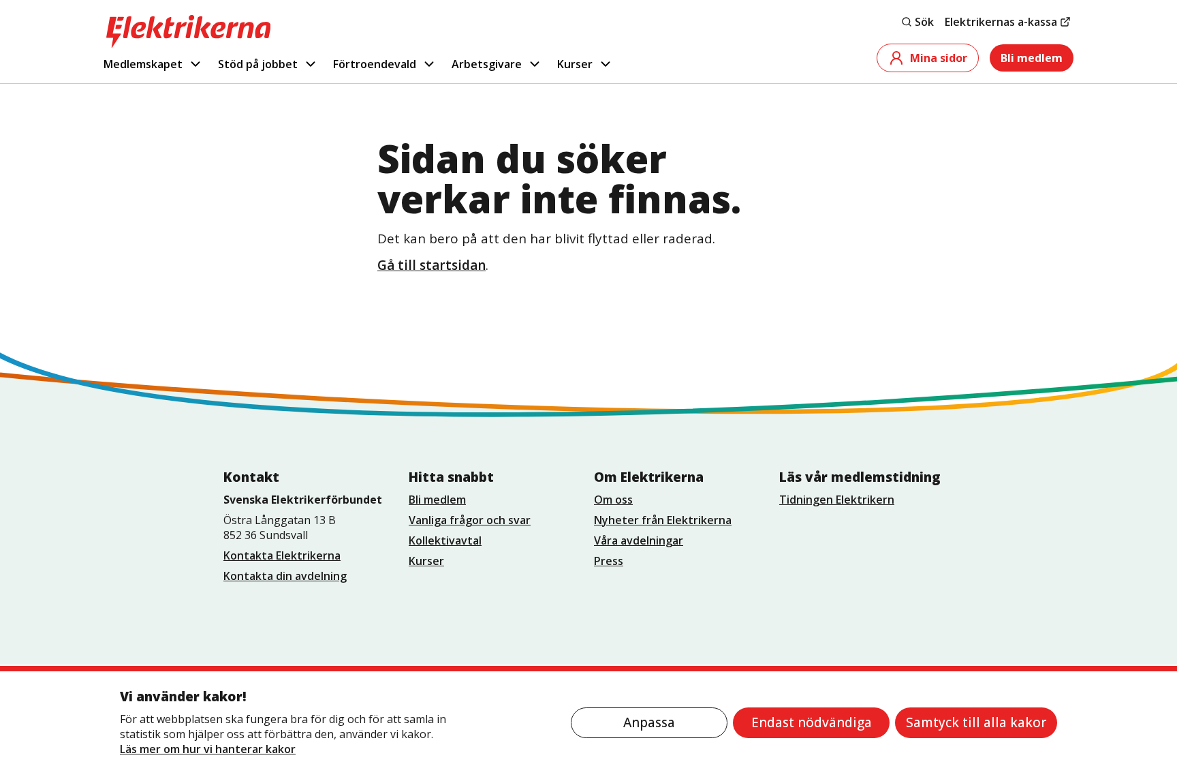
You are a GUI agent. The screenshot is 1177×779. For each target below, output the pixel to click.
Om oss (613, 499)
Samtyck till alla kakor (976, 722)
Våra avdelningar (638, 540)
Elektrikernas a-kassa (1001, 21)
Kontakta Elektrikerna (282, 555)
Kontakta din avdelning (285, 575)
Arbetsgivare (487, 64)
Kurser (575, 64)
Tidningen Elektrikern (836, 499)
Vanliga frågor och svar (470, 520)
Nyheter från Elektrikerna (663, 520)
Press (608, 560)
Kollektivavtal (445, 540)
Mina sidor (938, 57)
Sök (924, 21)
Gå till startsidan (431, 265)
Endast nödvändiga (811, 722)
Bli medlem (1032, 57)
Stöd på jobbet (258, 64)
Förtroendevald (374, 64)
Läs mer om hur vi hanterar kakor (208, 749)
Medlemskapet (143, 64)
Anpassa (649, 722)
